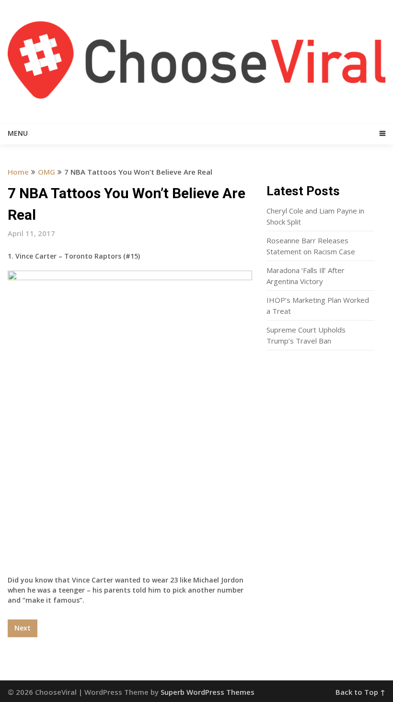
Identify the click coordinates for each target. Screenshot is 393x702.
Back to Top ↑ (360, 692)
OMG (46, 172)
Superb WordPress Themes (207, 692)
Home (18, 172)
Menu (18, 133)
